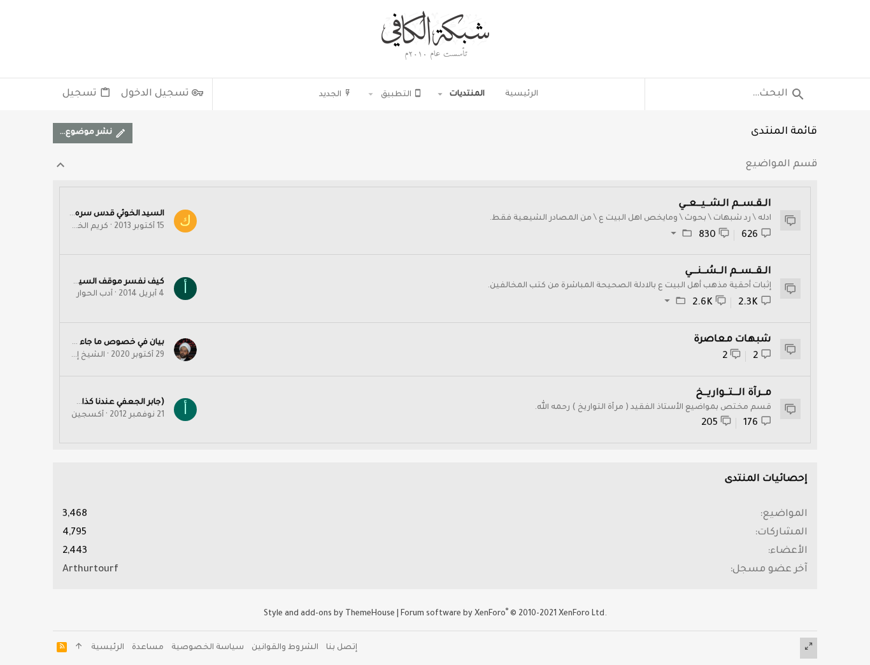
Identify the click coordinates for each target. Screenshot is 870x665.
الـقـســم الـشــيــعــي (725, 204)
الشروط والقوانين (285, 647)
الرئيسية (107, 647)
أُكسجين (87, 415)
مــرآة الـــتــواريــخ (733, 393)
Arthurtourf (90, 569)
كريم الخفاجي (83, 226)
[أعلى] (79, 648)
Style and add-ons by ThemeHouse (329, 614)
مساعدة (148, 647)
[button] (440, 94)
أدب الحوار (94, 294)
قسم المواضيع (781, 164)
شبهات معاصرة (732, 339)
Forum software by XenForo (504, 614)
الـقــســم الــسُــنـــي (728, 271)
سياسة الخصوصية (207, 647)
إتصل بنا (341, 647)
